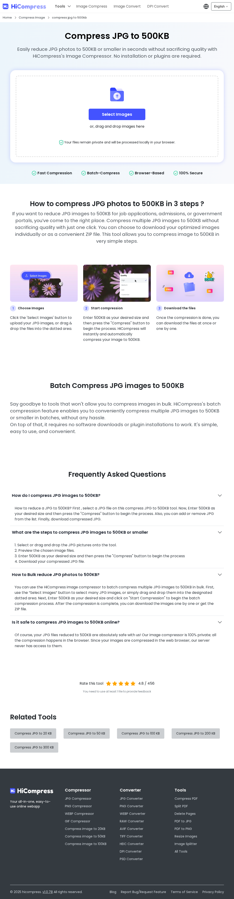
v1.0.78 (48, 892)
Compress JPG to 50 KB (86, 733)
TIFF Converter (131, 836)
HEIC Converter (132, 844)
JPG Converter (131, 798)
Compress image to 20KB (85, 828)
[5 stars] (133, 683)
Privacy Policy (213, 892)
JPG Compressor (78, 798)
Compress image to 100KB (85, 844)
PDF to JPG (183, 821)
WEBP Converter (132, 813)
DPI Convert (158, 6)
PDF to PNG (183, 828)
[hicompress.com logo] (24, 6)
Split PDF (181, 806)
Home (7, 17)
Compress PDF (186, 798)
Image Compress (91, 6)
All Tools (181, 851)
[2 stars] (115, 683)
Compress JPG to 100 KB (141, 733)
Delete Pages (185, 813)
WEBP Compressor (79, 813)
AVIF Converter (131, 828)
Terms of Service (184, 892)
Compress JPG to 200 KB (195, 733)
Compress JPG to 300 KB (34, 747)
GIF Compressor (77, 821)
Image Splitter (186, 844)
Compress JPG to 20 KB (33, 733)
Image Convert (127, 6)
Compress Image (32, 17)
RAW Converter (132, 821)
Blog (113, 892)
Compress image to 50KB (85, 836)
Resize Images (186, 836)
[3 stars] (121, 683)
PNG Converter (131, 806)
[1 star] (109, 683)
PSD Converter (131, 859)
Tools (60, 6)
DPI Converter (131, 851)
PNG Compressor (78, 806)
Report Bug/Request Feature (143, 892)
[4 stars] (127, 683)
